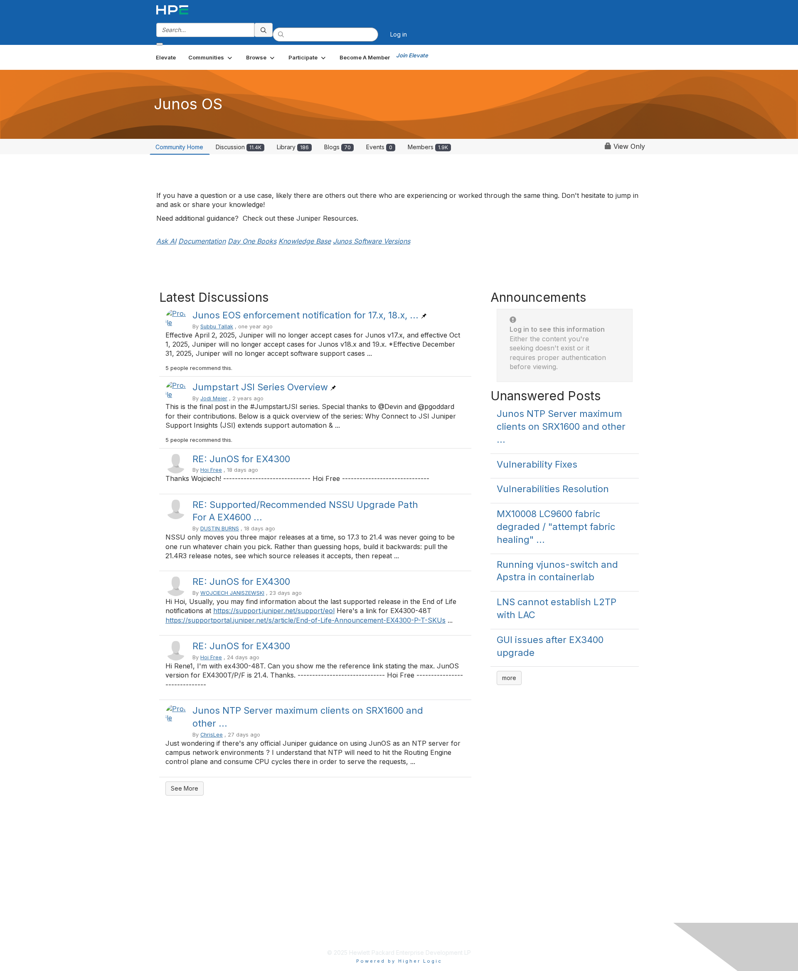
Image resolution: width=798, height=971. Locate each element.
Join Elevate (412, 55)
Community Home (179, 146)
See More (184, 788)
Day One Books (252, 241)
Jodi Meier (213, 398)
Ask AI (166, 241)
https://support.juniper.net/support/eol (274, 610)
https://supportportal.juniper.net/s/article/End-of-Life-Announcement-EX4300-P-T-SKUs (305, 620)
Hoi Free (211, 470)
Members (428, 146)
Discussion (238, 146)
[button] (211, 57)
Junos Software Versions (371, 241)
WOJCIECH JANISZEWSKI (232, 593)
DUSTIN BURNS (219, 528)
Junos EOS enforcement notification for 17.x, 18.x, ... (305, 315)
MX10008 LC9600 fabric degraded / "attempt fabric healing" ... (556, 526)
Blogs (337, 146)
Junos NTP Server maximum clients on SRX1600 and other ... (561, 426)
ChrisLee (211, 735)
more (509, 677)
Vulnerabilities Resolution (553, 488)
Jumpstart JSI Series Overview (260, 387)
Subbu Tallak (216, 326)
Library (293, 146)
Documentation (202, 241)
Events (379, 146)
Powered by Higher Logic (399, 961)
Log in (398, 34)
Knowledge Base (304, 241)
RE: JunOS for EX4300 (241, 458)
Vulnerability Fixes (537, 464)
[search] (263, 30)
